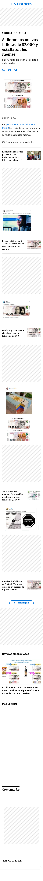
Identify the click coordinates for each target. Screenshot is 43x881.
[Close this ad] (41, 867)
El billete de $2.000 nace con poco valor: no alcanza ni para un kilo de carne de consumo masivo (20, 690)
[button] (3, 70)
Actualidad (21, 33)
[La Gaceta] (21, 4)
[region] (21, 17)
